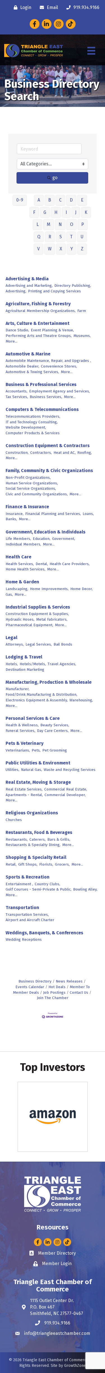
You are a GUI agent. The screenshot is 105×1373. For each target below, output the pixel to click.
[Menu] (91, 50)
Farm (81, 310)
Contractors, (41, 452)
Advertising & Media (27, 278)
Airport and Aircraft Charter (30, 919)
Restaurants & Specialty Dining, (33, 844)
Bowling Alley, (85, 889)
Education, (41, 538)
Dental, (42, 563)
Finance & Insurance (27, 506)
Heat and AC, (64, 452)
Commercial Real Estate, (65, 789)
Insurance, (15, 513)
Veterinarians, (18, 750)
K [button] (86, 212)
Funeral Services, (20, 730)
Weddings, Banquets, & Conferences (44, 932)
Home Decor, (81, 588)
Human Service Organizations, (32, 483)
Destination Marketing (25, 669)
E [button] (82, 200)
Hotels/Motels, (33, 664)
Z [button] (82, 248)
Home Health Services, (25, 569)
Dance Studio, (17, 330)
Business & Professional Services (41, 384)
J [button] (75, 212)
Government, (63, 538)
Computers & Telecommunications (42, 409)
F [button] (34, 212)
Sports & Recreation (28, 877)
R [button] (49, 236)
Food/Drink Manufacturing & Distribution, (41, 694)
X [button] (61, 248)
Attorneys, (15, 644)
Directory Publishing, (72, 285)
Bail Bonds (62, 644)
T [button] (71, 236)
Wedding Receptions (24, 939)
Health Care (18, 557)
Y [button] (71, 248)
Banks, (11, 519)
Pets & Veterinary (24, 743)
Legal (11, 637)
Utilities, (12, 769)
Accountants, (16, 391)
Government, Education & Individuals (45, 532)
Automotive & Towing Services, (32, 371)
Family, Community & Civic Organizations (49, 470)
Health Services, (20, 563)
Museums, (82, 335)
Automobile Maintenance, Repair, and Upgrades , (48, 360)
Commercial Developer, (65, 794)
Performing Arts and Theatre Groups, (39, 335)
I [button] (66, 212)
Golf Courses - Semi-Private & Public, (38, 889)
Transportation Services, (27, 914)
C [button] (60, 200)
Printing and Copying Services (54, 291)
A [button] (39, 200)
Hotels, (12, 664)
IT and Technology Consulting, (32, 422)
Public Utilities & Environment (38, 763)
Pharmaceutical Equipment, (29, 625)
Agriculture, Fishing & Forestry (38, 303)
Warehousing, (81, 700)
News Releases (69, 981)
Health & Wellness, (22, 725)
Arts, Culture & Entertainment (37, 323)
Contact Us (79, 992)
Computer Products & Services (33, 433)
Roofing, (84, 452)
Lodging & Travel (24, 657)
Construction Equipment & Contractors (48, 445)
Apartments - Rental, (24, 794)
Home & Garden (22, 581)
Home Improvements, (49, 588)
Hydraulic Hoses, (20, 619)
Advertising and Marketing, (29, 285)
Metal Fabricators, (51, 619)
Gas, (9, 594)
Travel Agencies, (62, 664)
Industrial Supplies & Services (38, 607)
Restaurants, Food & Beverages (39, 832)
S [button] (60, 236)
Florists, (46, 864)
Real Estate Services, (24, 789)
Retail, (11, 864)
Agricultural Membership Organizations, (41, 310)
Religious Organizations (32, 812)
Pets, (36, 750)
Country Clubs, (47, 884)
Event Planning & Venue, (52, 330)
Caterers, (37, 839)
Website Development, (26, 427)
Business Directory (35, 981)
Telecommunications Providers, (33, 416)
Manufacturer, (17, 688)
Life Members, (18, 538)
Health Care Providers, (70, 563)
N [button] (60, 224)
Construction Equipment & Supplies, (37, 613)
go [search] (54, 177)
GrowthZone (75, 1365)
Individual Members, (23, 544)
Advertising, (16, 291)
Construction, (17, 452)
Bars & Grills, (58, 839)
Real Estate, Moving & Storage (38, 782)
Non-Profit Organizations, (28, 477)
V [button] (38, 248)
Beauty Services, (54, 725)
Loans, (88, 513)
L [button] (37, 224)
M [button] (48, 224)
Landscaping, (17, 588)
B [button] (49, 200)
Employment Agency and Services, (59, 391)
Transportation (22, 907)
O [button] (71, 224)
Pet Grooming (54, 750)
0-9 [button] (19, 200)
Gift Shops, (28, 864)
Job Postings (54, 992)
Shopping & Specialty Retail (36, 857)
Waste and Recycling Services (69, 769)
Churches (14, 819)
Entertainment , (19, 884)
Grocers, (62, 864)
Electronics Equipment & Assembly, (37, 700)
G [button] (44, 212)
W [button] (50, 248)
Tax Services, (17, 396)
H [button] (55, 212)
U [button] (82, 236)
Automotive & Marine (28, 354)
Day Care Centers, (53, 730)
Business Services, (46, 396)
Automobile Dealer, (22, 366)
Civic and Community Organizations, (37, 494)
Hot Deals (57, 986)
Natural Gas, (31, 769)
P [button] (82, 224)
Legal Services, (38, 644)
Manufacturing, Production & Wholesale (49, 682)
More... (11, 341)
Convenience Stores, (59, 366)
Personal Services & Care (33, 718)
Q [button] (38, 236)
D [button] (71, 200)
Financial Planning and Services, (53, 513)
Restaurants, (17, 839)
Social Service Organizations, (31, 488)
